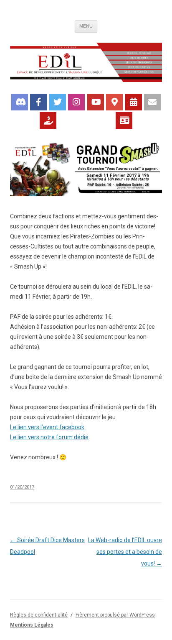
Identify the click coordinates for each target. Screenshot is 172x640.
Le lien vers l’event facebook (47, 427)
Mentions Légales (31, 625)
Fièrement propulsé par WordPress (115, 615)
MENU (86, 25)
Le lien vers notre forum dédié (49, 437)
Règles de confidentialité (39, 615)
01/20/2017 (22, 487)
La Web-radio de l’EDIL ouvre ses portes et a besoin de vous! (125, 552)
